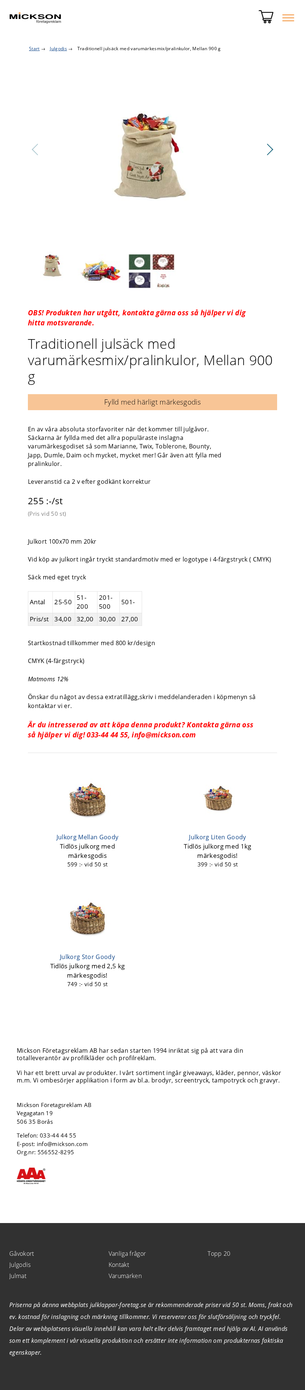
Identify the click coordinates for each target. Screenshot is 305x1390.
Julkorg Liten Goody (217, 837)
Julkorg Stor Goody (87, 957)
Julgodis (20, 1265)
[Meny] (288, 17)
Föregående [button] (35, 149)
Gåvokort (21, 1253)
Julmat (17, 1276)
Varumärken (125, 1276)
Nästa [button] (269, 149)
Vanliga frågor (127, 1253)
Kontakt (119, 1265)
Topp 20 (219, 1253)
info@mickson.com (62, 1144)
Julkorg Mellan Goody (88, 837)
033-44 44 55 (58, 1135)
